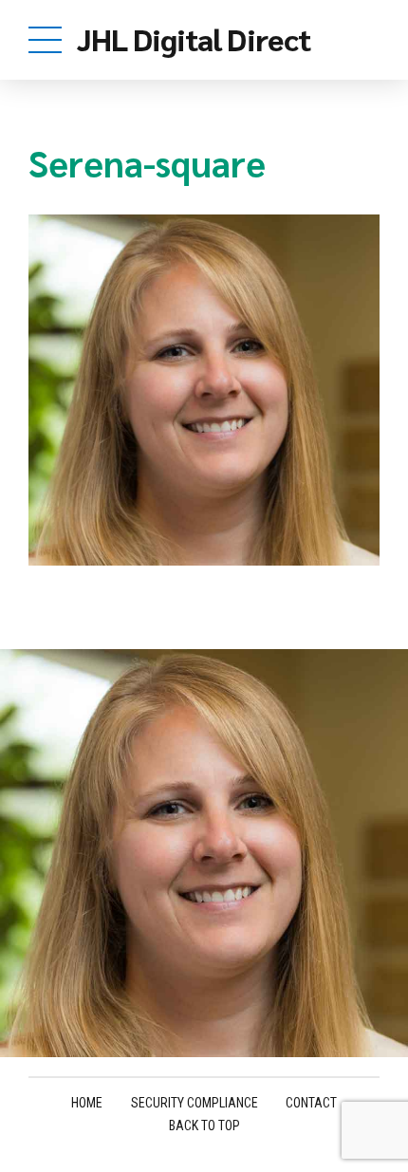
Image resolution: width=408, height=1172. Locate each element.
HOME (86, 1102)
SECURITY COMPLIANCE (194, 1102)
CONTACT (311, 1102)
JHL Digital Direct (193, 38)
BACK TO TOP (204, 1125)
